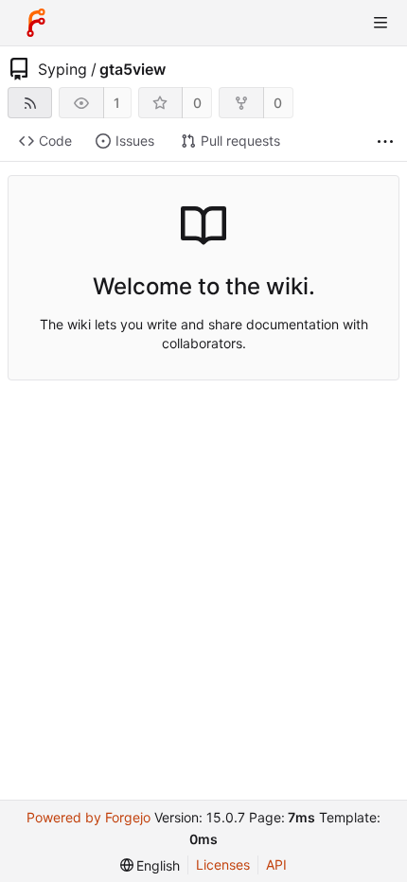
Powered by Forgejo (88, 817)
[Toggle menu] (380, 23)
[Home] (35, 23)
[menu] (150, 865)
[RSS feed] (30, 102)
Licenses (223, 864)
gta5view (132, 69)
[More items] (385, 141)
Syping (62, 69)
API (276, 864)
